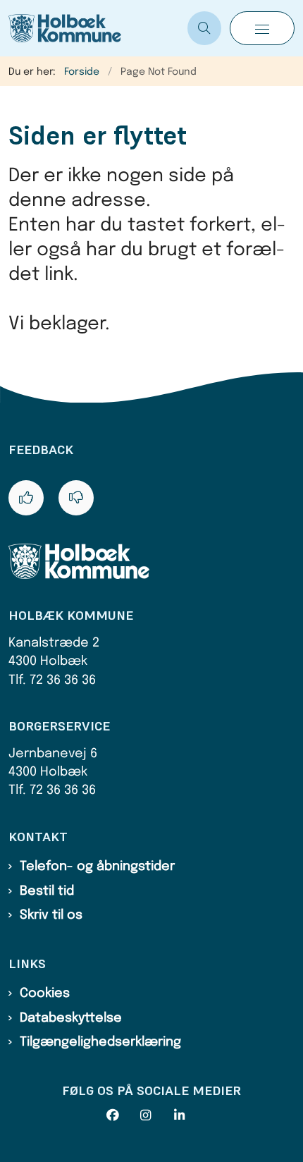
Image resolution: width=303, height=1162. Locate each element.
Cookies (45, 993)
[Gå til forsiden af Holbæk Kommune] (93, 28)
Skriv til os (51, 915)
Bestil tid (47, 891)
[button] (262, 28)
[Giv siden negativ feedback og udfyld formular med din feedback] (76, 497)
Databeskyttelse (71, 1018)
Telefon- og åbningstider (97, 866)
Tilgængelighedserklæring (100, 1042)
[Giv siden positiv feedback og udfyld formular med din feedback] (26, 497)
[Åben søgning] (204, 28)
